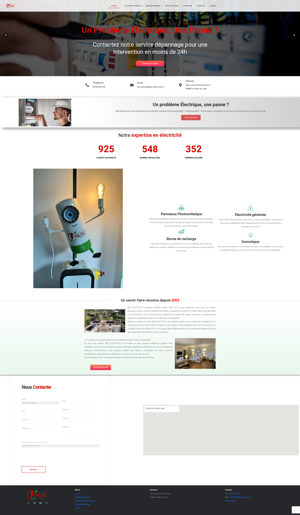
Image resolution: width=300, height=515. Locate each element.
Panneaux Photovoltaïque (181, 214)
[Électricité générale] (250, 208)
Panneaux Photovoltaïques (85, 501)
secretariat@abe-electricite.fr (150, 87)
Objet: (24, 399)
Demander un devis (25, 46)
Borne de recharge (181, 239)
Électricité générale (250, 214)
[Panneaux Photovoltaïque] (181, 207)
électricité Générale (82, 497)
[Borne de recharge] (181, 231)
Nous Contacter (230, 501)
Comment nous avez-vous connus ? (35, 442)
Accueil (78, 494)
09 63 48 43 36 (99, 87)
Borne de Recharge (82, 504)
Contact (78, 508)
